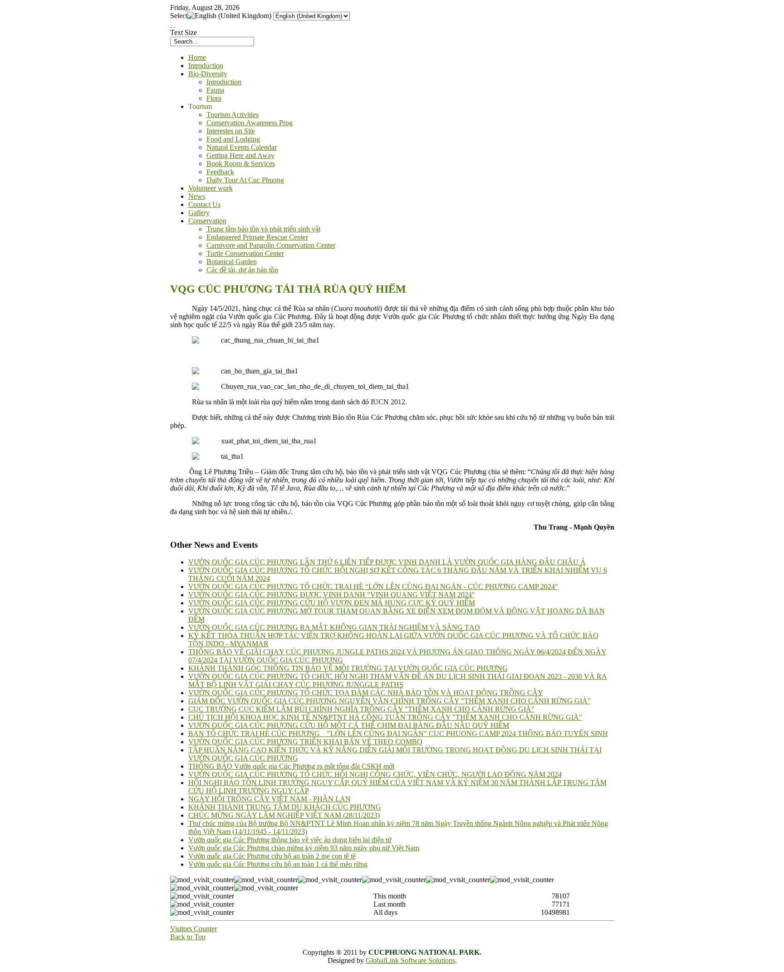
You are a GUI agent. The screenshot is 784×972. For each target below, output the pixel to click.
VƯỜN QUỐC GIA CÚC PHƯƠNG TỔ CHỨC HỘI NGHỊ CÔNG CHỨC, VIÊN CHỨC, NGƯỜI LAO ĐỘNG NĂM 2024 (375, 774)
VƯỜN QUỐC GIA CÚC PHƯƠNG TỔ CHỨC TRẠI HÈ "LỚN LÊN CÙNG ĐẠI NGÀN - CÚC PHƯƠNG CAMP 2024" (373, 586)
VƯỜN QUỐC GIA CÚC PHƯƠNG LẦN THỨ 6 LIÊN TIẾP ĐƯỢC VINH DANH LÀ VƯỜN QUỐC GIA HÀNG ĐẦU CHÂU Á (387, 562)
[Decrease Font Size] (175, 24)
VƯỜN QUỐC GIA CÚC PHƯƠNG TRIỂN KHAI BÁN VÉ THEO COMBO (305, 742)
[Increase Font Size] (171, 24)
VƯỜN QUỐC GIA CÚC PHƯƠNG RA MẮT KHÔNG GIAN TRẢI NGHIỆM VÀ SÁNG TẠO (334, 627)
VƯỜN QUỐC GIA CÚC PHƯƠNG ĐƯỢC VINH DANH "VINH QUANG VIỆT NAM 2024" (331, 595)
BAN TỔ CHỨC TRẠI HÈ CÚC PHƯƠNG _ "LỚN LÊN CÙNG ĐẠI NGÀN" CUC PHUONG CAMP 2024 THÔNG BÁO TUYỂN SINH (398, 733)
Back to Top (188, 937)
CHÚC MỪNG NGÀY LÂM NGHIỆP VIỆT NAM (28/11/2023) (284, 815)
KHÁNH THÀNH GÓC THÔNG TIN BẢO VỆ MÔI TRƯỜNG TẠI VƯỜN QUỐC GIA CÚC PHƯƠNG (348, 668)
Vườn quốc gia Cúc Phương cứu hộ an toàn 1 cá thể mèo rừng (278, 864)
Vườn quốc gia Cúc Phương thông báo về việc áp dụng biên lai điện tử (290, 840)
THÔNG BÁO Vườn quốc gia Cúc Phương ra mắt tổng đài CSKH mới (291, 766)
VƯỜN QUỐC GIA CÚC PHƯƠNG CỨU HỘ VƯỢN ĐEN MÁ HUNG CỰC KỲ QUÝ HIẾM (331, 603)
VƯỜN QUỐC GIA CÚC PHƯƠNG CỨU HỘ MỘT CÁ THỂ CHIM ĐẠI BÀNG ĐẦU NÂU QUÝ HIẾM (348, 725)
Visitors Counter (193, 929)
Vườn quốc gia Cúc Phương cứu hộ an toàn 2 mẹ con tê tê (272, 856)
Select (178, 16)
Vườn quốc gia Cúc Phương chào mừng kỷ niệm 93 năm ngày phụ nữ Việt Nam (303, 848)
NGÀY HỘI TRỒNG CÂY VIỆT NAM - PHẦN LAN (269, 799)
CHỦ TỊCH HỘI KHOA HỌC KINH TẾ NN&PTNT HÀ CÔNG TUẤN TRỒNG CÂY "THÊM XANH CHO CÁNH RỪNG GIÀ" (385, 717)
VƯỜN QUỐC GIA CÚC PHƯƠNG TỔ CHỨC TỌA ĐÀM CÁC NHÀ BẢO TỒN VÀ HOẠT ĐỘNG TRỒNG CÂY (365, 693)
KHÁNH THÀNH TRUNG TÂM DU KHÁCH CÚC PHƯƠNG (284, 807)
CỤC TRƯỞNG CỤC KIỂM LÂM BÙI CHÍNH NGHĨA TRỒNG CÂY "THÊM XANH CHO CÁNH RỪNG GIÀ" (361, 709)
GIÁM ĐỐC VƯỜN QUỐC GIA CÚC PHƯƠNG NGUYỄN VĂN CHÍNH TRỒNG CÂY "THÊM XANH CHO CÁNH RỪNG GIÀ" (389, 701)
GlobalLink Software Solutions (410, 960)
